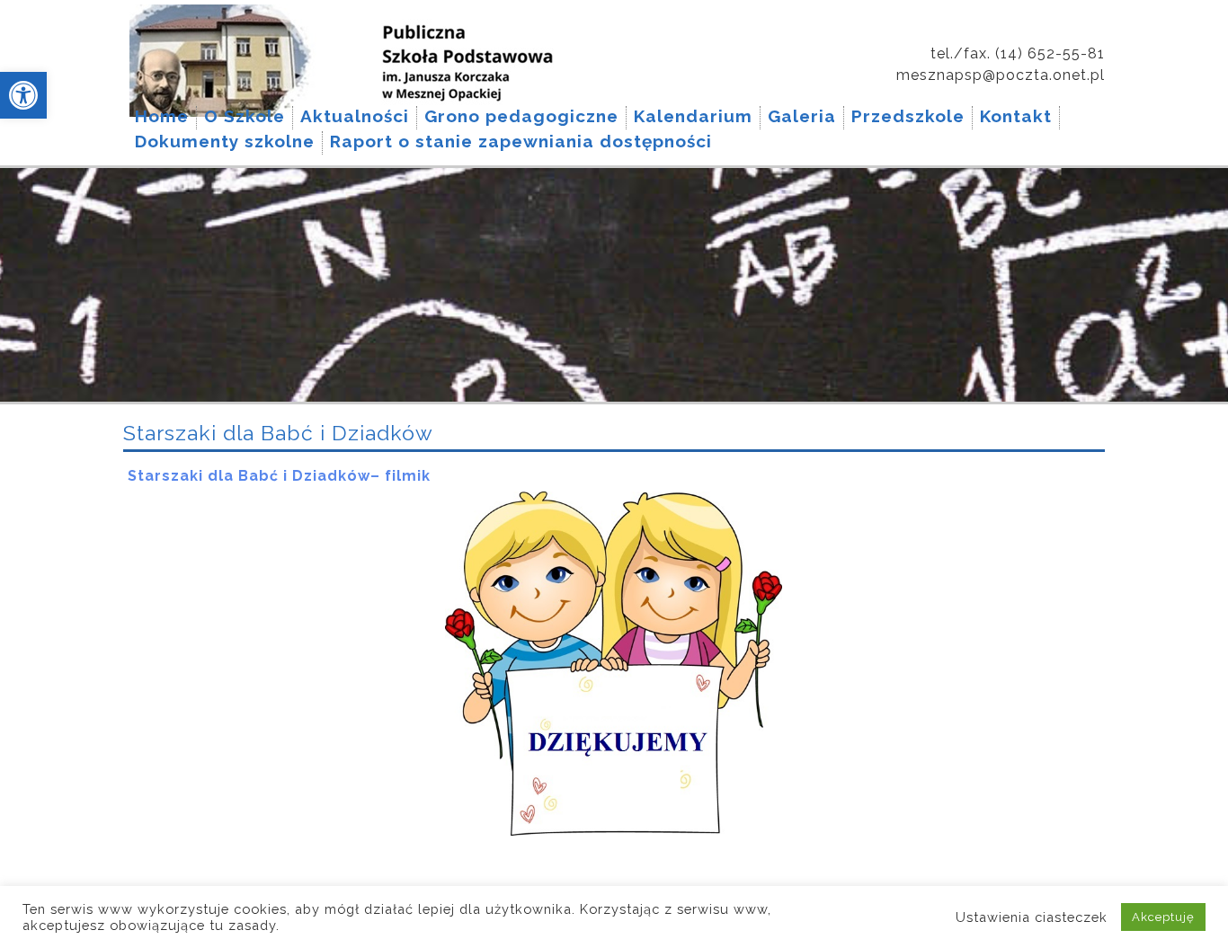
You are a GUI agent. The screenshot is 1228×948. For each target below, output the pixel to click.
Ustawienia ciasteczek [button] (1032, 917)
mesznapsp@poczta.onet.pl (1000, 75)
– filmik (400, 475)
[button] (23, 95)
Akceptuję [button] (1163, 917)
